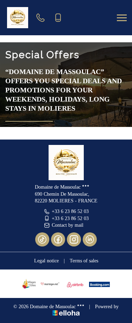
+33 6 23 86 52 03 (70, 211)
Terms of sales (84, 260)
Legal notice (46, 260)
